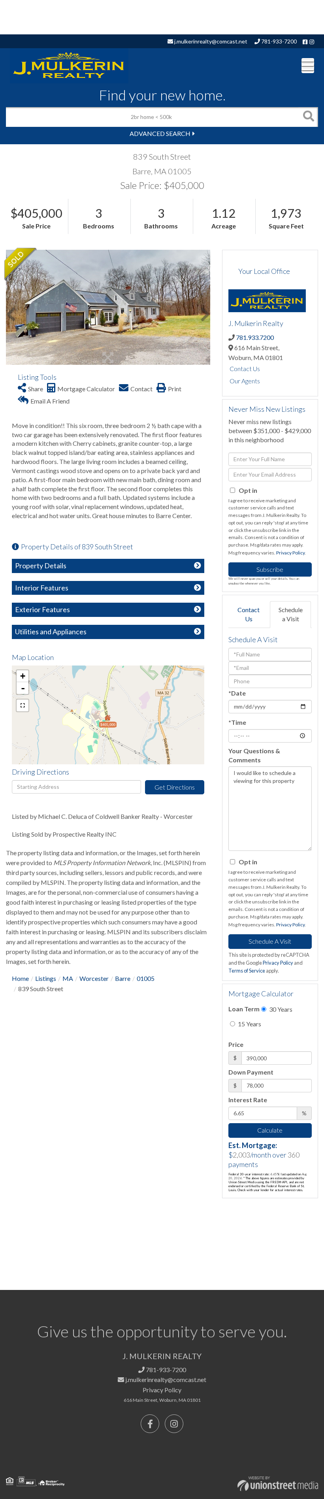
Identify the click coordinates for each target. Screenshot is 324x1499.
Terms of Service (246, 970)
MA (67, 978)
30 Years (280, 1009)
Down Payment (250, 1072)
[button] (308, 117)
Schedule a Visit (291, 614)
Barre (122, 978)
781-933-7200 (278, 41)
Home (20, 978)
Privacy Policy (290, 553)
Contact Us (245, 368)
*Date (237, 693)
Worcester (94, 978)
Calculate (270, 1130)
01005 (145, 978)
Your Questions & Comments (254, 755)
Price (235, 1044)
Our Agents (245, 381)
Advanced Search (160, 133)
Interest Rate (247, 1099)
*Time (237, 722)
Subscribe (269, 569)
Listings (45, 978)
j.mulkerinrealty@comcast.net (210, 41)
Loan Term (244, 1009)
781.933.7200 (255, 337)
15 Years (249, 1024)
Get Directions (174, 787)
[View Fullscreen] (22, 705)
